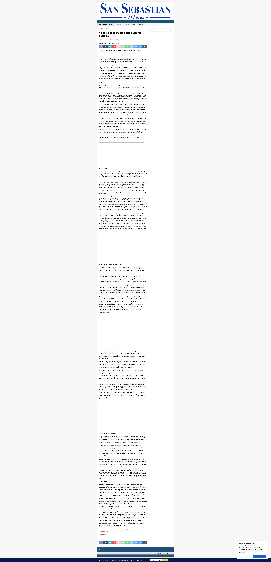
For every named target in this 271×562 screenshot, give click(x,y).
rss (171, 553)
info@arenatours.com (104, 526)
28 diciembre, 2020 (105, 39)
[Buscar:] (165, 24)
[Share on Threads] (144, 46)
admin (112, 39)
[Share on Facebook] (101, 46)
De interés (124, 22)
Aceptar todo (260, 556)
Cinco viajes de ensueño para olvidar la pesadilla (116, 529)
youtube (166, 553)
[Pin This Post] (114, 46)
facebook (159, 553)
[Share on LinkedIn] (110, 46)
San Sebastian (103, 22)
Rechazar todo (246, 556)
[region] (252, 550)
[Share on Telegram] (136, 46)
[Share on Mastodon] (132, 46)
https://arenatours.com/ (117, 526)
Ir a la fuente (102, 534)
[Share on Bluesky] (140, 46)
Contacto (153, 22)
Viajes (117, 39)
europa (145, 22)
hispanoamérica (135, 22)
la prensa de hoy (114, 22)
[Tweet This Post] (105, 46)
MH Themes (124, 556)
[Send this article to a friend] (118, 46)
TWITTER (153, 553)
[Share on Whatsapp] (127, 46)
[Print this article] (123, 46)
